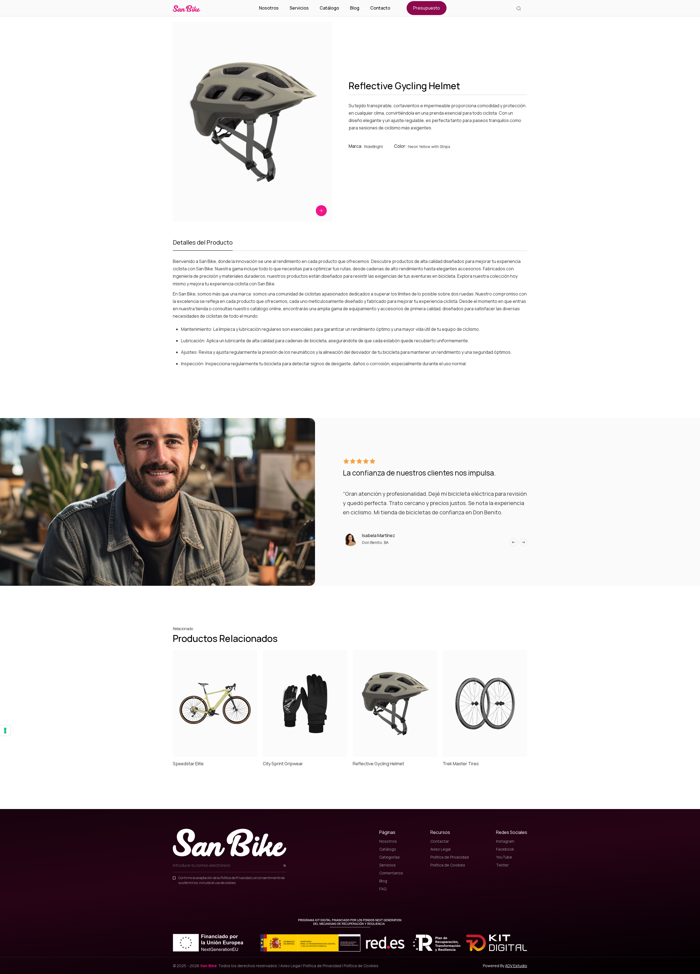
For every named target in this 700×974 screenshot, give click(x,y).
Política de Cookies (447, 865)
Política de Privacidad (236, 878)
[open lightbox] (321, 210)
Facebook (505, 849)
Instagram (505, 841)
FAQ (382, 888)
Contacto (380, 8)
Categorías (389, 857)
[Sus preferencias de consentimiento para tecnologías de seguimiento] (5, 730)
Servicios (299, 8)
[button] (513, 542)
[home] (186, 8)
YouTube (504, 857)
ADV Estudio (516, 965)
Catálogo (329, 8)
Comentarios (391, 873)
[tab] (203, 244)
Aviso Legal (440, 849)
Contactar (439, 841)
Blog (354, 8)
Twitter (502, 865)
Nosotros (269, 8)
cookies (230, 882)
